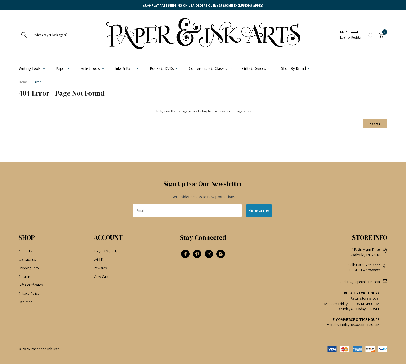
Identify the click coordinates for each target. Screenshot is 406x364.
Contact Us (27, 259)
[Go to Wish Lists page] (370, 34)
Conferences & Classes (208, 68)
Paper (61, 68)
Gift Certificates (31, 285)
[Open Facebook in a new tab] (185, 254)
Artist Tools (91, 68)
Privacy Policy (29, 293)
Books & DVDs (162, 68)
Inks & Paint (125, 68)
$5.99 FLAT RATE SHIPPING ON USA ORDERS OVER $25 (203, 5)
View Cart (101, 276)
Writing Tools (30, 68)
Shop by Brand (294, 68)
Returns (25, 276)
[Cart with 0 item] (381, 34)
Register (356, 37)
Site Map (25, 301)
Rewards (100, 268)
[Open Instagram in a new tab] (209, 254)
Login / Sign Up (106, 251)
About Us (26, 251)
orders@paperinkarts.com (360, 281)
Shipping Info (29, 268)
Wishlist (100, 259)
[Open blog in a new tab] (221, 254)
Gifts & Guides (254, 68)
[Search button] (24, 34)
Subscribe (259, 210)
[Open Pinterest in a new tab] (197, 254)
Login (344, 37)
